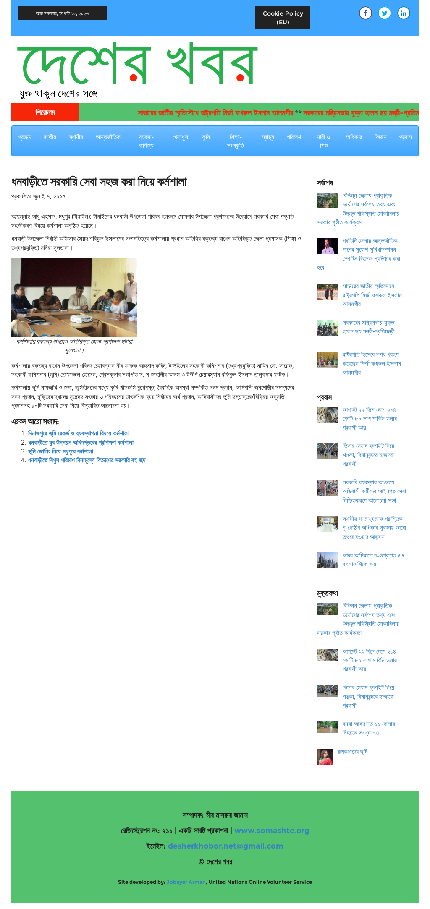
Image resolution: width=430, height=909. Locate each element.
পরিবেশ (294, 137)
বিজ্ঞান (381, 137)
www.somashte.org (271, 830)
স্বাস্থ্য (268, 137)
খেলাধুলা (181, 137)
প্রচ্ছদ (24, 137)
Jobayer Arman (186, 882)
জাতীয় (50, 137)
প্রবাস (405, 137)
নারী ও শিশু (323, 141)
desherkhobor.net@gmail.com (225, 846)
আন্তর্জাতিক (108, 137)
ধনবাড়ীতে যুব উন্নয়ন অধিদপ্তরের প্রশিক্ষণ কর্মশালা (81, 442)
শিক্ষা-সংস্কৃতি (235, 141)
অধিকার (354, 137)
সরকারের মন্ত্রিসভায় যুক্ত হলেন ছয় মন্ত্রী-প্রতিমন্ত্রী (352, 112)
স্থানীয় (76, 137)
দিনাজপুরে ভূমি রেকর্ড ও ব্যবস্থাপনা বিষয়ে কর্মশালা (78, 433)
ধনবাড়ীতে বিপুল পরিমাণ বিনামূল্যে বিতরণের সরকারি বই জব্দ (86, 460)
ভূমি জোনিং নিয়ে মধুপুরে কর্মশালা (60, 451)
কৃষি (206, 137)
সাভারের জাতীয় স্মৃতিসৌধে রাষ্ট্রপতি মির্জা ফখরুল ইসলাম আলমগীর (203, 112)
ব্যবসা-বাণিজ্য (146, 141)
